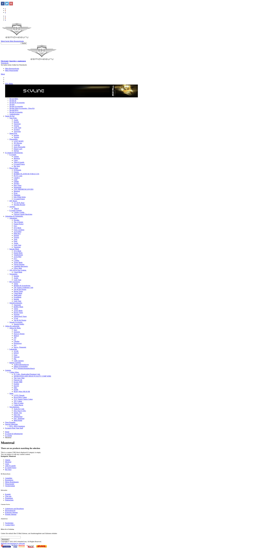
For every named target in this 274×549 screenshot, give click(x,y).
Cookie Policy (10, 525)
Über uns (8, 496)
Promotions (9, 498)
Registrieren (9, 480)
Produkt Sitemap (10, 514)
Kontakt (8, 494)
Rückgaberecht (10, 510)
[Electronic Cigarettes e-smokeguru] (17, 39)
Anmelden (8, 478)
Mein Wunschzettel (11, 70)
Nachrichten (9, 523)
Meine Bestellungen (12, 482)
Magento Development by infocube (13, 543)
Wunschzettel (9, 484)
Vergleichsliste (10, 486)
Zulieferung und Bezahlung (14, 509)
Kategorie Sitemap (11, 512)
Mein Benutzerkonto (12, 68)
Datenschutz (9, 500)
